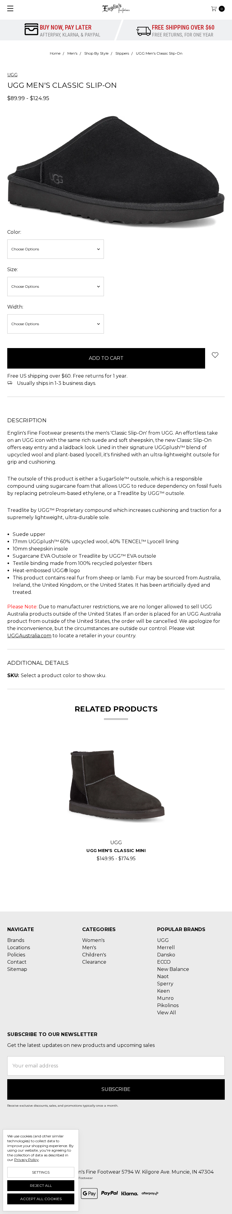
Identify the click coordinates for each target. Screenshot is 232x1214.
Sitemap (17, 969)
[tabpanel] (116, 800)
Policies (16, 955)
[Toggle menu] (8, 8)
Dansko (166, 955)
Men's (89, 947)
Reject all (41, 1185)
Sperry (165, 984)
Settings (41, 1172)
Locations (18, 947)
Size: (12, 269)
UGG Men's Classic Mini (116, 850)
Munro (165, 998)
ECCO (164, 962)
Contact (17, 962)
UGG (163, 940)
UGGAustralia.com (29, 636)
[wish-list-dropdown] (215, 354)
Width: (15, 307)
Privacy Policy (26, 1159)
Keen (163, 991)
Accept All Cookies (41, 1199)
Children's (94, 955)
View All (166, 1013)
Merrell (166, 947)
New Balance (173, 969)
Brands (15, 940)
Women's (93, 940)
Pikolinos (168, 1005)
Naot (163, 976)
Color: (14, 232)
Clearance (94, 962)
